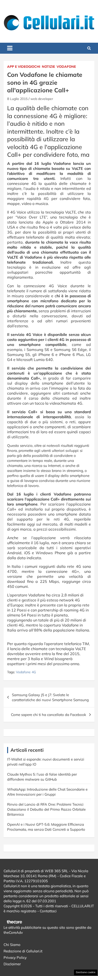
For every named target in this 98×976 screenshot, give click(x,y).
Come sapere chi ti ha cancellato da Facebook (48, 714)
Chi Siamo (12, 944)
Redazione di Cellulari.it (23, 951)
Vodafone (66, 66)
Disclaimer (12, 964)
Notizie (48, 66)
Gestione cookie (85, 972)
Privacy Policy (15, 957)
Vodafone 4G (26, 672)
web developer (41, 99)
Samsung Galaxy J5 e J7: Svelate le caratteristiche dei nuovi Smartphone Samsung (50, 697)
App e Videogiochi (23, 66)
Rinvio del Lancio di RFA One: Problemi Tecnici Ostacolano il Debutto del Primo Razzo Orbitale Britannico (46, 809)
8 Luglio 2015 (17, 99)
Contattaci (48, 911)
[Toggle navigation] (10, 48)
